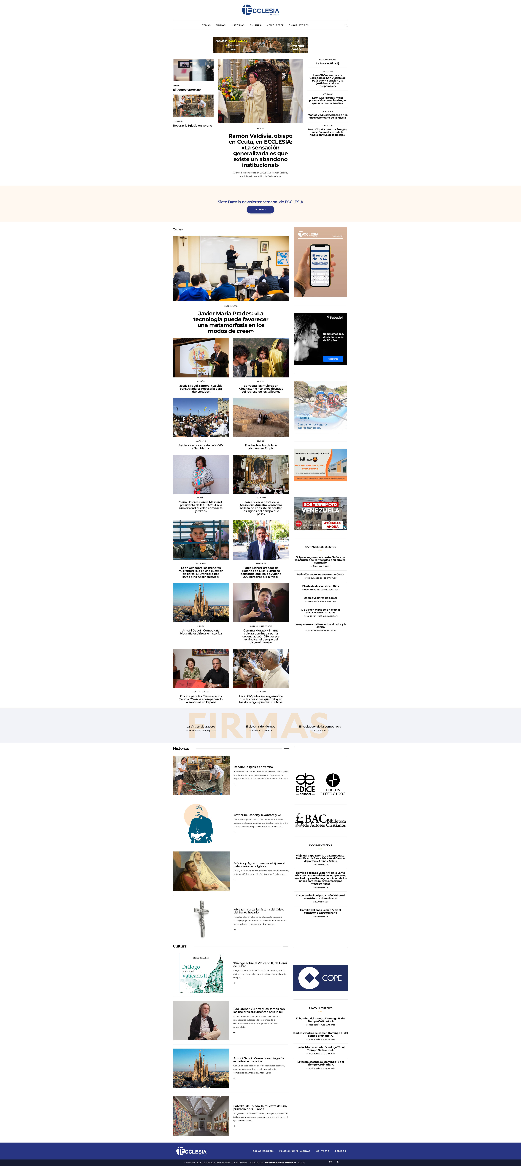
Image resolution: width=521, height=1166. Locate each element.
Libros (200, 626)
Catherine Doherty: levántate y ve (257, 815)
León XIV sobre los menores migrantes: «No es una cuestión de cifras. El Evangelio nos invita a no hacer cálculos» (201, 572)
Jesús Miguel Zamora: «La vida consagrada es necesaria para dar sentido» (201, 388)
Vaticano (328, 72)
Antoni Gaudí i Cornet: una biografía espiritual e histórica (201, 632)
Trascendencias (327, 60)
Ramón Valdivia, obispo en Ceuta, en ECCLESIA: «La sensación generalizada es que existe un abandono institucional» (260, 150)
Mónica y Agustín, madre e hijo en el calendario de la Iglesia (259, 865)
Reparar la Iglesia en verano (192, 125)
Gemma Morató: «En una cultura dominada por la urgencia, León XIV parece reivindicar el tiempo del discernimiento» (260, 636)
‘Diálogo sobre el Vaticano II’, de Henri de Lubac (260, 964)
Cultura (254, 626)
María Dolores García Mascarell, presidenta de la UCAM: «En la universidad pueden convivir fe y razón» (201, 506)
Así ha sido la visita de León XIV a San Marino (201, 447)
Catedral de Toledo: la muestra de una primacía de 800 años (260, 1107)
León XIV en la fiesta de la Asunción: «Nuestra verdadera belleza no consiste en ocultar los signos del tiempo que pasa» (261, 508)
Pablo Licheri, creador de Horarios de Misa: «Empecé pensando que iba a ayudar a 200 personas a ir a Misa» (260, 572)
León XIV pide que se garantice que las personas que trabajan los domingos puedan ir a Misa (261, 699)
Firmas (176, 85)
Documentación (320, 845)
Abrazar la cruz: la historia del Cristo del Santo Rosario (259, 911)
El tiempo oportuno (187, 89)
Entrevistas (230, 306)
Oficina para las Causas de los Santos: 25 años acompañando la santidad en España (201, 699)
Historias (178, 121)
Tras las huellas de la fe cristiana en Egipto (261, 447)
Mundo (261, 381)
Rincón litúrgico (320, 1008)
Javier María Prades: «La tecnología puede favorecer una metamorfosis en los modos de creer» (230, 322)
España (260, 128)
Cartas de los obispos (320, 546)
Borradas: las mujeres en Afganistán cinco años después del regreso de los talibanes (261, 388)
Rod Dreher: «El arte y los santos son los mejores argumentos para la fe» (259, 1010)
